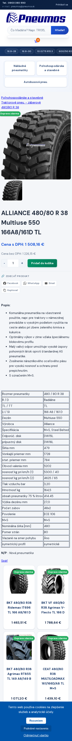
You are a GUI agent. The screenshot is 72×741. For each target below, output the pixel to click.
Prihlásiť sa (62, 4)
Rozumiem (36, 720)
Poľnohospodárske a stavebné (51, 68)
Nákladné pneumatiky (20, 68)
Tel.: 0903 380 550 (14, 2)
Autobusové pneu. (36, 82)
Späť (4, 561)
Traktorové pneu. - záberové (21, 103)
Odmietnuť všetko (36, 735)
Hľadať (60, 30)
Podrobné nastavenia (36, 728)
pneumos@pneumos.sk (23, 6)
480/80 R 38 (10, 107)
